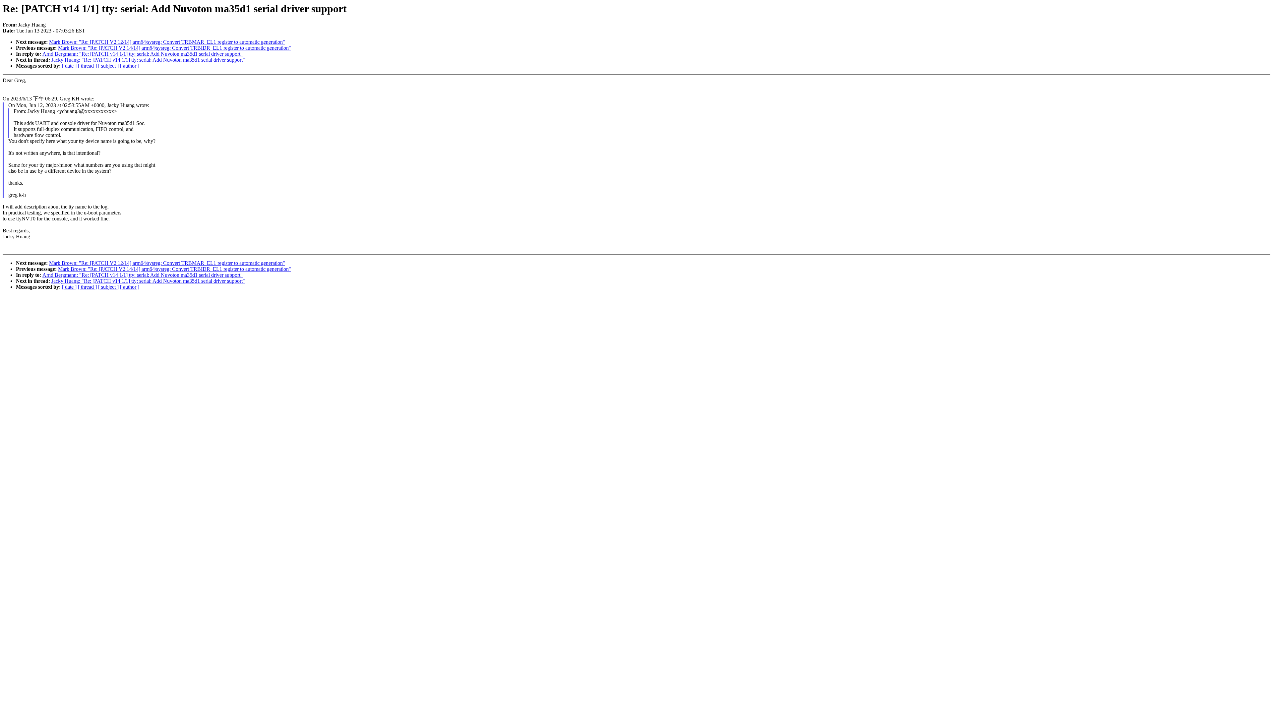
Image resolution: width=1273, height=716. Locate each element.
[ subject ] (108, 66)
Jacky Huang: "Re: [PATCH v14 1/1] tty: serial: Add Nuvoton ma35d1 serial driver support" (148, 60)
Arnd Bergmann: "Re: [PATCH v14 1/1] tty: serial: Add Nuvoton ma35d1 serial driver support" (142, 54)
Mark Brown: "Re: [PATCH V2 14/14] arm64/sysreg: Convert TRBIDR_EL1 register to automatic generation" (174, 48)
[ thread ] (87, 66)
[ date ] (69, 66)
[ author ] (129, 66)
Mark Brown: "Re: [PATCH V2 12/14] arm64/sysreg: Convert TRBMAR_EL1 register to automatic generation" (167, 42)
